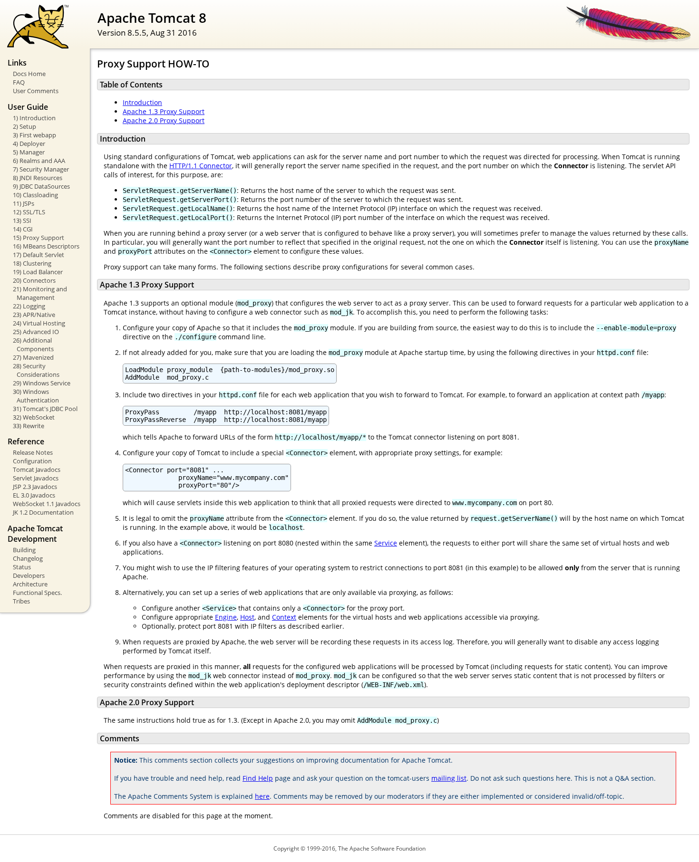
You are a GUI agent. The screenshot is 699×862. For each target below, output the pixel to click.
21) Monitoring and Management (40, 293)
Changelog (28, 558)
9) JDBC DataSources (41, 186)
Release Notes (33, 452)
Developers (29, 575)
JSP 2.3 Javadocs (35, 486)
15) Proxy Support (38, 237)
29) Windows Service (41, 383)
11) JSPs (23, 203)
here (262, 796)
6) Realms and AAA (39, 160)
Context (284, 617)
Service (385, 542)
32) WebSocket (34, 417)
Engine (226, 617)
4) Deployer (29, 143)
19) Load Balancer (38, 272)
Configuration (32, 461)
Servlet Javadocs (35, 478)
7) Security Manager (41, 169)
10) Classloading (35, 195)
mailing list (448, 778)
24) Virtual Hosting (39, 323)
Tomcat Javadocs (36, 469)
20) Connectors (34, 280)
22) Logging (29, 306)
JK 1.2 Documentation (43, 512)
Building (24, 550)
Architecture (30, 584)
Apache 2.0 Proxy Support (163, 120)
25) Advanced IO (36, 331)
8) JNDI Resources (37, 177)
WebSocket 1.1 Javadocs (46, 503)
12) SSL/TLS (29, 212)
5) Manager (29, 152)
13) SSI (22, 220)
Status (22, 567)
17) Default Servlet (38, 254)
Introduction (142, 102)
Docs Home (29, 73)
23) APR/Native (34, 314)
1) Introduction (34, 118)
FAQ (19, 82)
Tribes (21, 601)
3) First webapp (34, 135)
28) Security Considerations (36, 370)
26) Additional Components (33, 344)
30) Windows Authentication (36, 395)
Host (247, 617)
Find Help (258, 778)
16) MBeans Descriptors (46, 246)
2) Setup (24, 126)
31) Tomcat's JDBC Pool (45, 408)
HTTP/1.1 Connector (200, 165)
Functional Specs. (37, 592)
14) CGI (23, 229)
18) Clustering (32, 263)
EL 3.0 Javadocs (34, 495)
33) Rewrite (28, 425)
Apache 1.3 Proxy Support (163, 111)
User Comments (35, 90)
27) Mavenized (33, 357)
